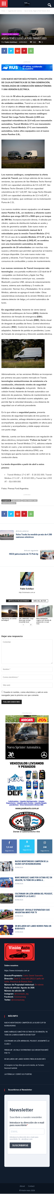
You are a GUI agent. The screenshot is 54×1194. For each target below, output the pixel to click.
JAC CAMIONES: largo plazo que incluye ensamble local (26, 620)
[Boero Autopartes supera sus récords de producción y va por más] (44, 611)
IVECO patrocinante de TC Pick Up (23, 554)
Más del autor (40, 601)
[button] (49, 4)
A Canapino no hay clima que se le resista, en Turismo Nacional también (24, 1066)
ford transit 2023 (29, 500)
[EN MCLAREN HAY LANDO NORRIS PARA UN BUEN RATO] (6, 930)
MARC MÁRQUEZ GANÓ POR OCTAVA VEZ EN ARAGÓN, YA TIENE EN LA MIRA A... (33, 878)
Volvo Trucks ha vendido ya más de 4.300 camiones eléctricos (34, 535)
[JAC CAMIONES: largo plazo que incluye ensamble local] (27, 611)
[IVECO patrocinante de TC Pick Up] (47, 554)
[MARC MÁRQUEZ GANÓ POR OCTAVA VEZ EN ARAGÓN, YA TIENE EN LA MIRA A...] (6, 882)
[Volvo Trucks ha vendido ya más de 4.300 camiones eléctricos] (7, 535)
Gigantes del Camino (10, 34)
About (22, 1186)
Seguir (45, 840)
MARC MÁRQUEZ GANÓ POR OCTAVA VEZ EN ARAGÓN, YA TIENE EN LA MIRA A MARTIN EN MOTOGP (25, 1033)
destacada (17, 500)
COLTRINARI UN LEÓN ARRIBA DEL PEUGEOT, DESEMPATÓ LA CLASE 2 (34, 895)
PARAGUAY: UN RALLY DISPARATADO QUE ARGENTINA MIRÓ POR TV (32, 911)
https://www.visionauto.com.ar (16, 970)
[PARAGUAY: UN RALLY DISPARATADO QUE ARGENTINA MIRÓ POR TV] (6, 915)
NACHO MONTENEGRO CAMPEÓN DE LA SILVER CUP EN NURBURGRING (31, 862)
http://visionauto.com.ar (27, 592)
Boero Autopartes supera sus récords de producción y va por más (43, 621)
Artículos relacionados (18, 601)
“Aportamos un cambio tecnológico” (9, 619)
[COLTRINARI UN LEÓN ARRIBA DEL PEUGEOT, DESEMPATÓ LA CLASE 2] (6, 898)
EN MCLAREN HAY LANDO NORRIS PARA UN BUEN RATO (33, 927)
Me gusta (9, 840)
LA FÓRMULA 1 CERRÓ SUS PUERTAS (18, 1074)
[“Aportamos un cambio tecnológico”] (9, 611)
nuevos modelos (8, 503)
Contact (31, 1186)
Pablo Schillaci (11, 42)
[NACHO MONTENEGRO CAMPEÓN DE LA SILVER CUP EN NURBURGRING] (6, 866)
